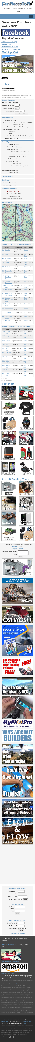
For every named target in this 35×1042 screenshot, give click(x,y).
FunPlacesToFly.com (6, 1019)
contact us (25, 1023)
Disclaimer (25, 1014)
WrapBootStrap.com (25, 1021)
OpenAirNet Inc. (5, 1021)
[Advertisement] (17, 863)
